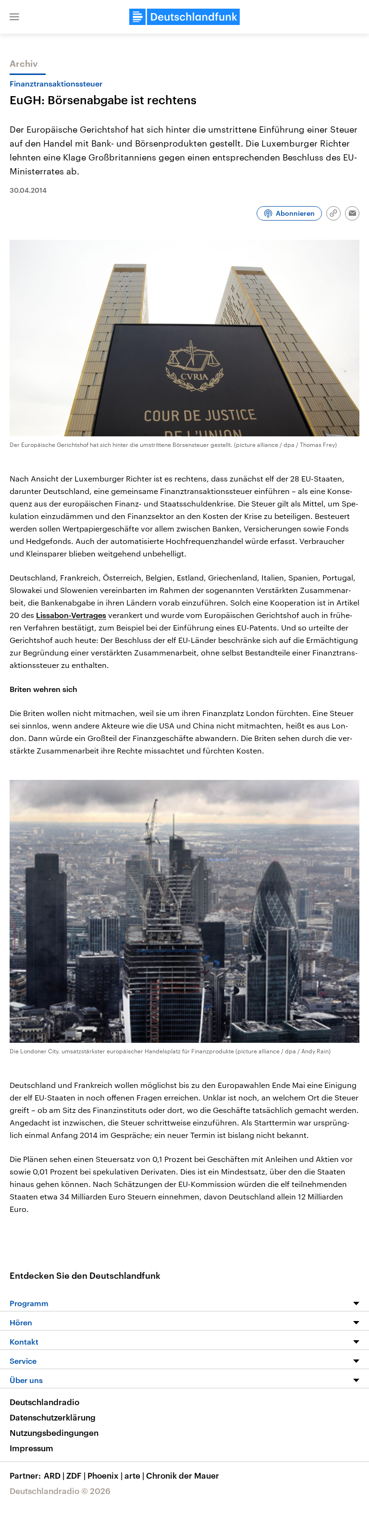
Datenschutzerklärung (53, 1417)
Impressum (31, 1448)
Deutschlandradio (44, 1402)
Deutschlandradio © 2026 (60, 1490)
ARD (54, 1475)
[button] (14, 17)
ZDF (76, 1475)
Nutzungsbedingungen (54, 1432)
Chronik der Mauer (182, 1475)
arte (134, 1475)
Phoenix (105, 1475)
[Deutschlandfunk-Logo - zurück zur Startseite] (184, 17)
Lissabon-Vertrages (71, 614)
